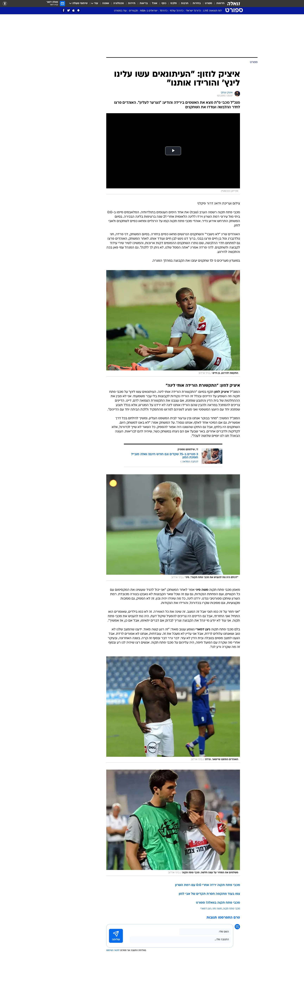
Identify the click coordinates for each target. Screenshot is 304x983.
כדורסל (163, 11)
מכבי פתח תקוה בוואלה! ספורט (218, 902)
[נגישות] (5, 3)
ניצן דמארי (205, 909)
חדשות (220, 3)
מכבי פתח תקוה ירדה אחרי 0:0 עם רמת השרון (207, 885)
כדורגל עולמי (176, 11)
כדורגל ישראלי (193, 11)
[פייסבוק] (63, 10)
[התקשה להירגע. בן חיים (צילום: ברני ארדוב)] (173, 323)
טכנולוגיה (118, 3)
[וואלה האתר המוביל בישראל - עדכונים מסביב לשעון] (233, 3)
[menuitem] (218, 3)
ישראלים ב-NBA (148, 11)
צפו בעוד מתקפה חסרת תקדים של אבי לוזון (209, 894)
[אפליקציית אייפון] (73, 10)
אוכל (154, 3)
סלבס (173, 3)
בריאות (144, 3)
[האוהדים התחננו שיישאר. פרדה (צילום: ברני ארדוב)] (173, 709)
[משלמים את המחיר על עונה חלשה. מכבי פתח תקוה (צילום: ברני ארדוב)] (173, 823)
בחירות (197, 3)
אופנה (105, 3)
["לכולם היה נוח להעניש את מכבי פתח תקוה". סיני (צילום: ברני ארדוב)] (173, 527)
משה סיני (217, 909)
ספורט (208, 3)
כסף (164, 3)
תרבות (184, 3)
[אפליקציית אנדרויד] (78, 10)
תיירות (131, 3)
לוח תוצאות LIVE (212, 11)
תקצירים (133, 11)
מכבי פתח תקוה (231, 909)
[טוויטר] (68, 10)
